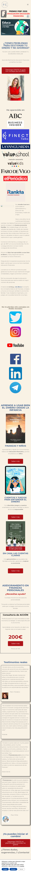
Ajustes (21, 869)
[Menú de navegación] (28, 4)
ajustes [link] (22, 866)
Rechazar (13, 869)
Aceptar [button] (5, 869)
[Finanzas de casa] (4, 4)
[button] (15, 70)
